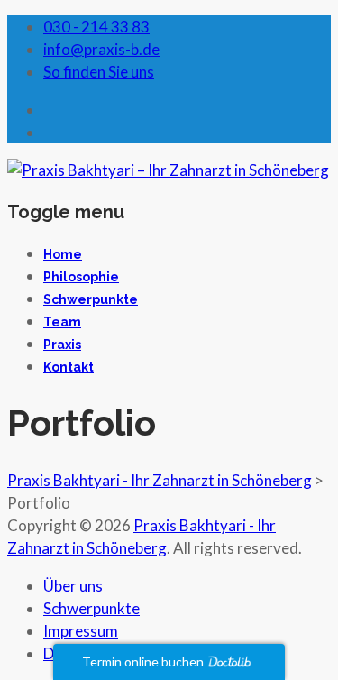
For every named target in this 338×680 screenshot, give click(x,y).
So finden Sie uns (98, 71)
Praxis (62, 344)
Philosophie (81, 277)
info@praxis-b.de (101, 49)
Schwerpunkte (90, 299)
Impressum (80, 630)
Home (62, 254)
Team (62, 322)
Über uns (73, 585)
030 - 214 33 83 (96, 26)
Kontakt (68, 367)
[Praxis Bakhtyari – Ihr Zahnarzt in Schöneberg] (168, 170)
